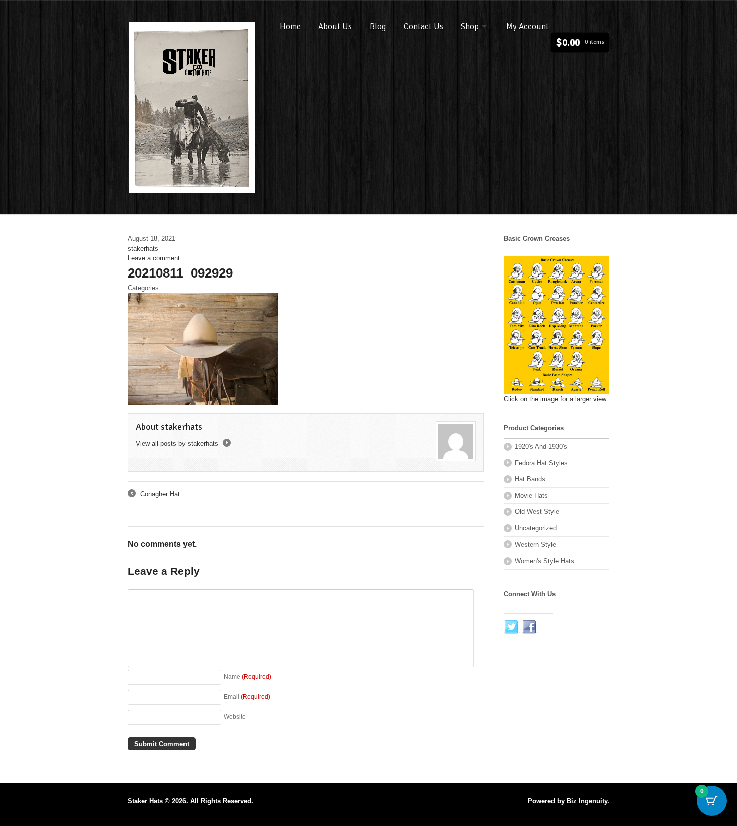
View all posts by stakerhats (182, 443)
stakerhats (143, 248)
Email (247, 696)
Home (290, 26)
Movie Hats (531, 495)
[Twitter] (512, 627)
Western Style (535, 544)
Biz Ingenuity (587, 801)
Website (235, 716)
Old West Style (537, 511)
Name (247, 676)
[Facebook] (530, 627)
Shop (470, 26)
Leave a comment (154, 258)
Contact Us (423, 26)
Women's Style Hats (544, 561)
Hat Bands (530, 479)
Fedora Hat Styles (541, 463)
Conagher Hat (154, 494)
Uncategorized (536, 528)
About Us (335, 26)
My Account (527, 26)
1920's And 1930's (541, 446)
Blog (378, 26)
